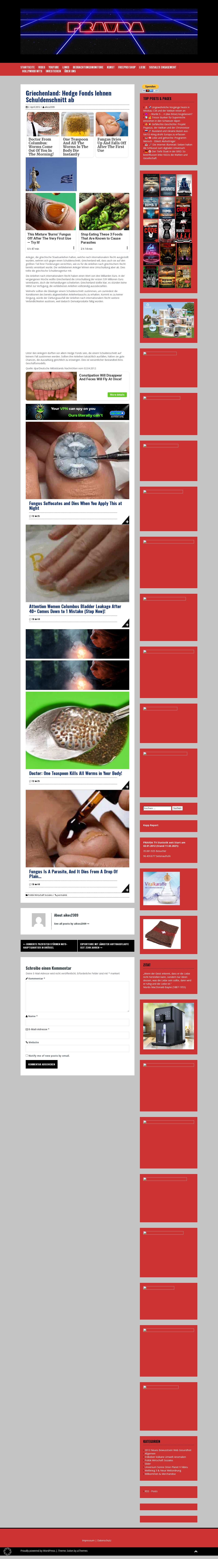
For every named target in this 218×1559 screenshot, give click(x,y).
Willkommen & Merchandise (160, 1473)
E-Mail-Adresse (39, 1029)
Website (34, 1042)
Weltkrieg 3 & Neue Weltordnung (163, 1470)
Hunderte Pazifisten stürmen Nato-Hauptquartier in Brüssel (45, 945)
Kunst (111, 67)
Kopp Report (150, 825)
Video (41, 67)
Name (33, 1016)
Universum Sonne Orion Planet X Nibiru (166, 1467)
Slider (148, 1463)
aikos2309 (49, 107)
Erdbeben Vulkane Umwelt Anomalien (165, 1456)
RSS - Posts (151, 1491)
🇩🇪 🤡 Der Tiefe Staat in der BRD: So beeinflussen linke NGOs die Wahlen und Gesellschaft (165, 155)
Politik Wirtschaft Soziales (40, 895)
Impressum (88, 1540)
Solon (70, 1550)
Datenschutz (104, 1540)
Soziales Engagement (162, 67)
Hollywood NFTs (32, 71)
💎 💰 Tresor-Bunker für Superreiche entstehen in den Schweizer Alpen (164, 119)
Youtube (54, 67)
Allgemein (150, 1453)
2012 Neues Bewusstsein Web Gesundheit (168, 1450)
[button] (7, 1551)
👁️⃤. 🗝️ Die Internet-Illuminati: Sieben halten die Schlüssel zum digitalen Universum (167, 146)
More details (117, 394)
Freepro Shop (127, 67)
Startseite (27, 67)
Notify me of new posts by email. (49, 1055)
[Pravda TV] (109, 31)
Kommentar (36, 978)
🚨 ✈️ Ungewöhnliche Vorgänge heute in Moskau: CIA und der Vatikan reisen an (166, 109)
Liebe (142, 67)
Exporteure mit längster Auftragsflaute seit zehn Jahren (104, 945)
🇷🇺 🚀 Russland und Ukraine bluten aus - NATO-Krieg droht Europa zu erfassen (166, 132)
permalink (62, 895)
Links (66, 67)
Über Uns (70, 71)
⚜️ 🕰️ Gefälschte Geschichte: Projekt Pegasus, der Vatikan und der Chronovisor (166, 126)
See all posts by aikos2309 (70, 923)
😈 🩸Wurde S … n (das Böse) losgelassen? (168, 114)
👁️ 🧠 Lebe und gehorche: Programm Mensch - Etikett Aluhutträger (164, 139)
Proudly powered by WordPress (37, 1550)
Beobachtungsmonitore (88, 67)
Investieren (53, 71)
